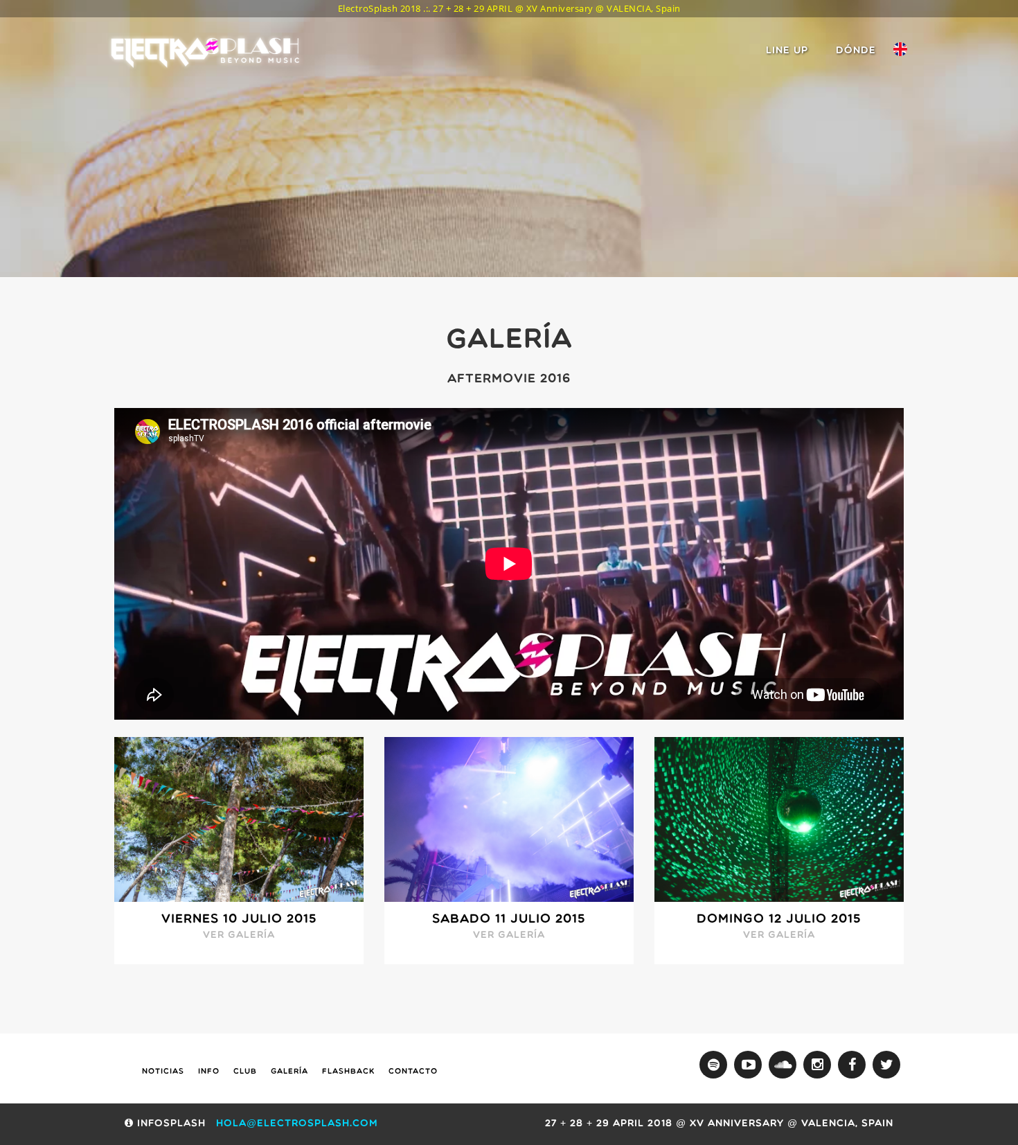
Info (209, 1072)
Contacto (413, 1072)
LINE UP (787, 51)
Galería (289, 1072)
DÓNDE (856, 51)
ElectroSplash (208, 52)
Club (245, 1072)
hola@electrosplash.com (297, 1124)
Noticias (163, 1072)
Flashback (348, 1072)
